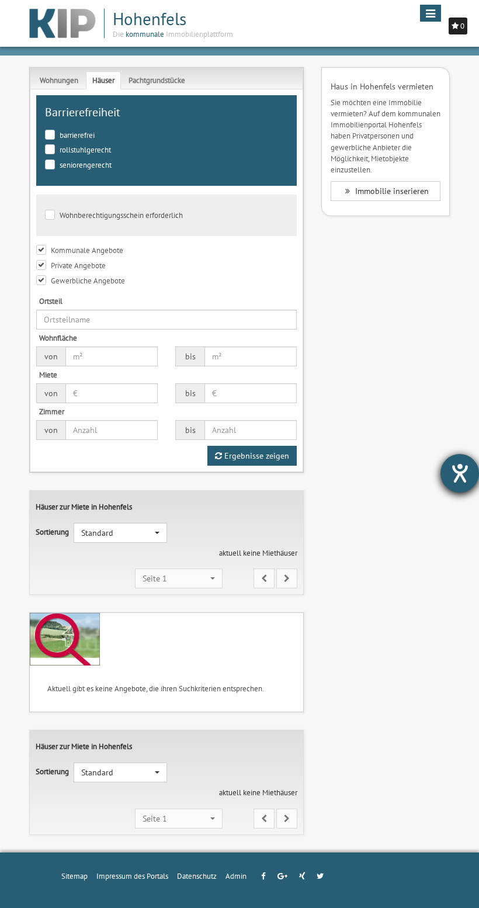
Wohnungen (59, 80)
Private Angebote (78, 265)
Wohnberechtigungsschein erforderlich (121, 215)
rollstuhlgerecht (85, 149)
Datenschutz (197, 876)
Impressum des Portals (132, 876)
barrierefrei (77, 135)
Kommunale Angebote (87, 250)
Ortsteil (51, 301)
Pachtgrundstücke (157, 80)
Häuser (103, 80)
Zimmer (51, 411)
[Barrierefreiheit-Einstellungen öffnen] (459, 473)
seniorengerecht (86, 165)
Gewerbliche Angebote (88, 280)
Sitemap (74, 876)
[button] (120, 533)
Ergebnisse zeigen (255, 455)
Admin (236, 876)
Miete (48, 374)
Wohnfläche (58, 337)
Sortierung (52, 531)
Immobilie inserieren (391, 191)
